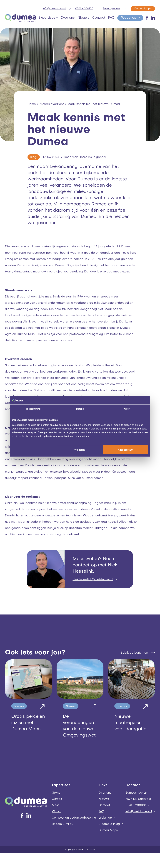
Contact (104, 805)
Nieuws (104, 799)
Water (56, 811)
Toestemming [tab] (33, 408)
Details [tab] (80, 408)
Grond (56, 793)
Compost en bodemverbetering (74, 818)
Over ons (105, 793)
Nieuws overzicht (52, 104)
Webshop (105, 818)
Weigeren (79, 449)
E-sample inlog (109, 824)
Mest (55, 805)
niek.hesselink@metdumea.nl (93, 579)
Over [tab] (127, 408)
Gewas (57, 799)
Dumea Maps (108, 830)
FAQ (101, 811)
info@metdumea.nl (138, 811)
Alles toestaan (125, 449)
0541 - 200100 (135, 805)
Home (32, 104)
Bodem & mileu (62, 824)
